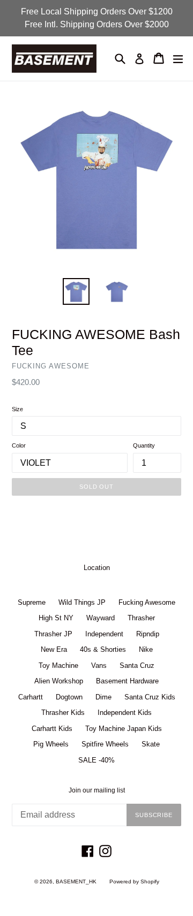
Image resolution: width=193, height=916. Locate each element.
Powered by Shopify (134, 881)
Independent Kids (125, 713)
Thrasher (141, 618)
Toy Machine (58, 665)
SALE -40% (96, 760)
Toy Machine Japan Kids (123, 729)
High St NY (56, 618)
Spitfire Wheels (105, 744)
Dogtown (69, 697)
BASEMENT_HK (76, 881)
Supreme (32, 602)
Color (19, 445)
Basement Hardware (127, 681)
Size (17, 409)
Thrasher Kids (63, 713)
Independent (104, 634)
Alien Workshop (58, 681)
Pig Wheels (51, 744)
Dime (103, 697)
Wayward (100, 618)
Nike (146, 649)
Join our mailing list (97, 790)
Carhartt (30, 697)
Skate (151, 744)
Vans (99, 665)
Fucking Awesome (146, 602)
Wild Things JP (82, 602)
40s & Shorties (103, 649)
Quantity (144, 445)
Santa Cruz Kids (149, 697)
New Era (54, 649)
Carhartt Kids (52, 729)
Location (97, 568)
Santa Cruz (137, 665)
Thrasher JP (53, 634)
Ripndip (147, 634)
